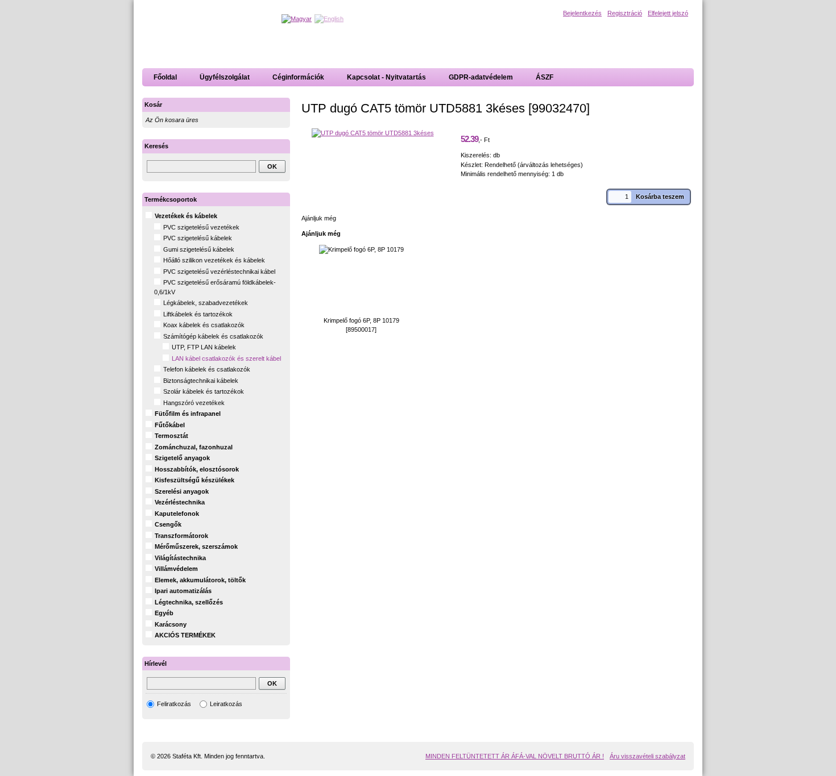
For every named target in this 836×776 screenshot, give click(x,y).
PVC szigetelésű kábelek (197, 238)
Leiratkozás (226, 703)
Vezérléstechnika (180, 502)
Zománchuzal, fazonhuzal (194, 447)
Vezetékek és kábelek (186, 215)
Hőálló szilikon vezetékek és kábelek (214, 260)
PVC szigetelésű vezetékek (201, 227)
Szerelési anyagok (182, 491)
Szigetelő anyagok (182, 457)
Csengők (168, 524)
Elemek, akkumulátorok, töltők (200, 580)
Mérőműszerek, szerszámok (196, 546)
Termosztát (171, 435)
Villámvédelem (176, 568)
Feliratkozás (174, 703)
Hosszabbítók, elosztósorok (197, 469)
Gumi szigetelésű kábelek (198, 249)
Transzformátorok (181, 535)
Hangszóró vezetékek (194, 402)
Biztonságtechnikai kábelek (200, 380)
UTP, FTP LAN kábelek (204, 347)
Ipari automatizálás (183, 590)
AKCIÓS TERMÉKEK (185, 635)
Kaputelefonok (177, 513)
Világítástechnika (180, 557)
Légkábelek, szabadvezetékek (205, 302)
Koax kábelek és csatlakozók (204, 325)
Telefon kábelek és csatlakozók (206, 369)
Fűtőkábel (170, 425)
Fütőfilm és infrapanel (188, 413)
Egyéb (164, 613)
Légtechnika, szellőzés (189, 602)
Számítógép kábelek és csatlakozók (213, 336)
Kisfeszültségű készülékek (194, 480)
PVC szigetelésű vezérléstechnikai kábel (219, 271)
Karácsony (171, 624)
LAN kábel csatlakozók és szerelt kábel (226, 358)
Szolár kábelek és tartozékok (203, 391)
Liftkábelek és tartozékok (198, 314)
